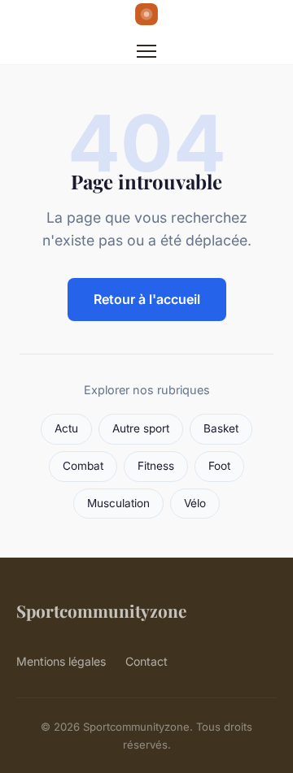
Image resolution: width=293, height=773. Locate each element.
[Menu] (146, 51)
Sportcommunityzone (101, 610)
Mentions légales (61, 661)
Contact (146, 661)
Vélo (195, 503)
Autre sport (140, 428)
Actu (66, 428)
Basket (220, 428)
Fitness (156, 465)
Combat (83, 465)
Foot (219, 465)
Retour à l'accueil (147, 299)
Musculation (118, 503)
